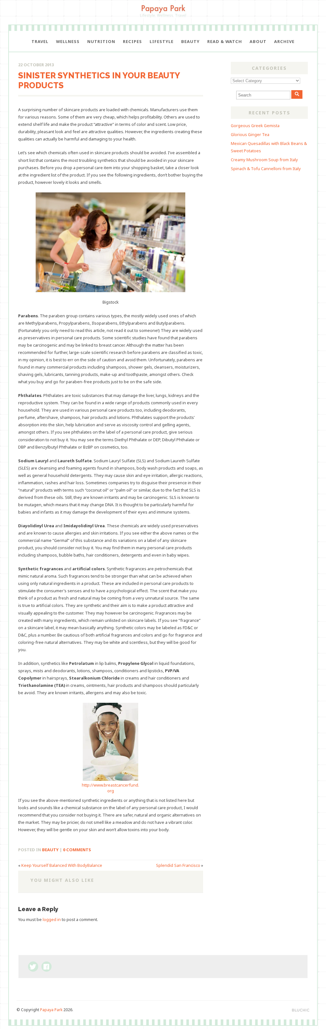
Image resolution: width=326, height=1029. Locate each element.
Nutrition (101, 41)
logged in (52, 919)
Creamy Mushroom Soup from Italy (264, 159)
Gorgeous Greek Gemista (255, 125)
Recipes (132, 41)
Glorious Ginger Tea (250, 134)
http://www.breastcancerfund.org (110, 788)
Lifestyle (162, 41)
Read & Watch (224, 41)
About (258, 41)
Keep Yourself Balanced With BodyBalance (61, 865)
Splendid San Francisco (178, 865)
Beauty (190, 41)
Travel (40, 41)
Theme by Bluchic (300, 1010)
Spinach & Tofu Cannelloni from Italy (266, 168)
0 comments (77, 850)
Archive (284, 41)
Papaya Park (51, 1009)
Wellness (68, 41)
